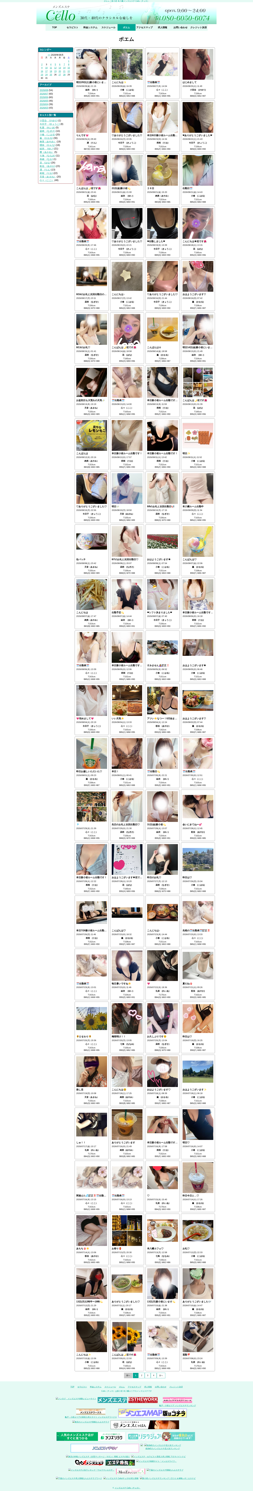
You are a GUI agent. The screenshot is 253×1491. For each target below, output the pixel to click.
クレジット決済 (198, 27)
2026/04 (44, 104)
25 (51, 75)
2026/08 (44, 90)
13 (60, 68)
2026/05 (44, 101)
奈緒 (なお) (46, 159)
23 (42, 75)
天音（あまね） (48, 176)
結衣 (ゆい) (46, 148)
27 (60, 75)
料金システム (90, 27)
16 (42, 71)
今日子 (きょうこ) (50, 124)
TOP (54, 27)
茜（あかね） (47, 152)
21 (64, 71)
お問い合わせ (180, 27)
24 (46, 75)
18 (51, 71)
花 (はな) (45, 162)
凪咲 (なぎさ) (47, 131)
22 (68, 71)
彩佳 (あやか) (47, 166)
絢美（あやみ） (48, 141)
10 (46, 68)
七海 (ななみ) (47, 155)
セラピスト (72, 27)
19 (55, 71)
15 (68, 68)
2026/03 (44, 108)
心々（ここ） (47, 180)
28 (64, 75)
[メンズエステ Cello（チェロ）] (126, 13)
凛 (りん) (45, 169)
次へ (161, 1375)
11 (51, 68)
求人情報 (162, 27)
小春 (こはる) (47, 134)
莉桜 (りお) (46, 173)
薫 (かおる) (46, 138)
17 (46, 71)
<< (49, 55)
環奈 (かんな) (47, 145)
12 (55, 68)
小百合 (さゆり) (49, 120)
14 (64, 68)
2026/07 (44, 94)
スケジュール (108, 27)
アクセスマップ (144, 27)
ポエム (126, 27)
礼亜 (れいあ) (47, 127)
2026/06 (44, 97)
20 (60, 71)
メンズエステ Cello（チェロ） (127, 1488)
